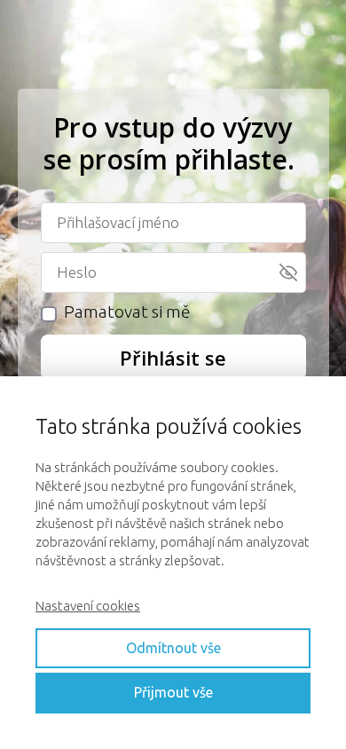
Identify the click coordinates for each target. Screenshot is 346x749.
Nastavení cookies (87, 605)
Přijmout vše (173, 692)
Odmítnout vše (173, 648)
